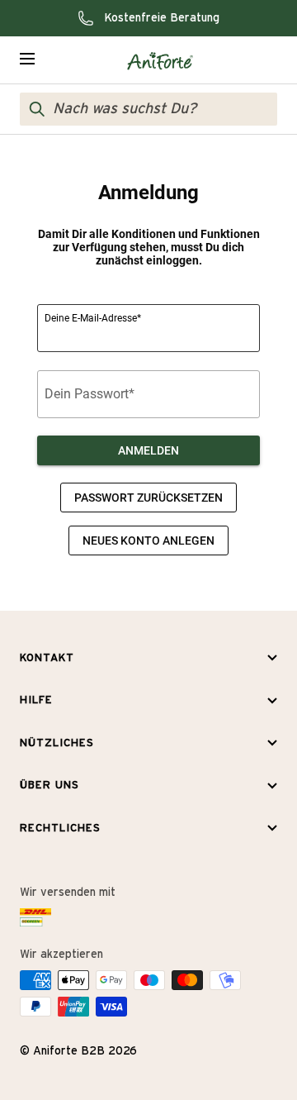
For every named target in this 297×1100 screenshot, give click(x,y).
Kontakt (47, 658)
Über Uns (49, 785)
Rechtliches (60, 828)
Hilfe (36, 700)
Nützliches (57, 743)
